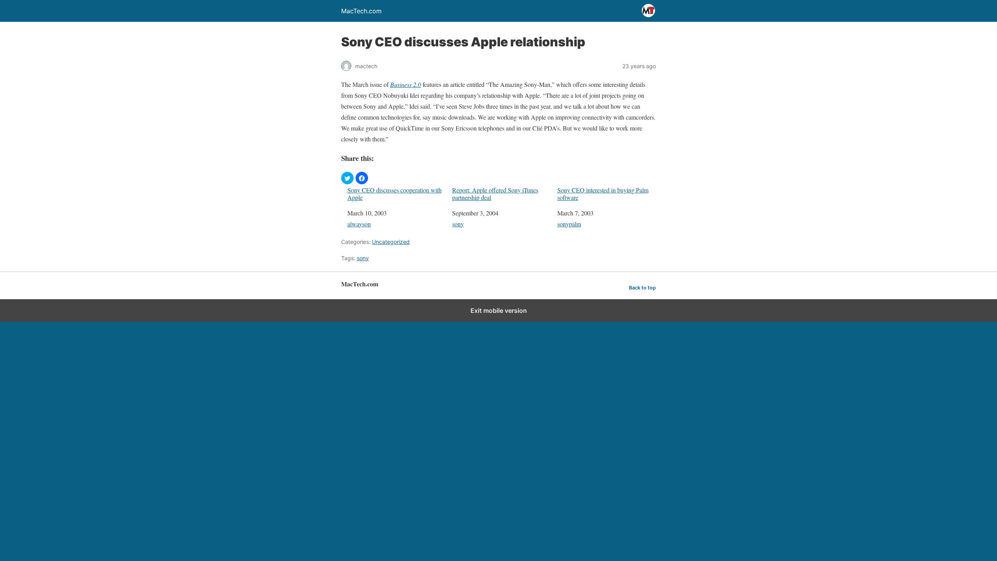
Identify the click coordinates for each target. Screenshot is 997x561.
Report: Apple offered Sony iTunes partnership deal (495, 193)
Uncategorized (391, 241)
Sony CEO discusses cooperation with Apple (394, 193)
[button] (347, 178)
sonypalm (569, 224)
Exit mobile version (498, 310)
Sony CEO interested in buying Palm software (602, 193)
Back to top (642, 288)
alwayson (359, 224)
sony (458, 224)
